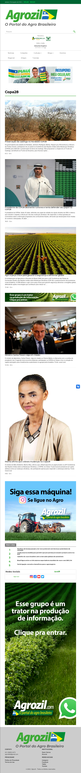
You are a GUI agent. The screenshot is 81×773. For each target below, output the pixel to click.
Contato (48, 5)
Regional (11, 58)
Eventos (63, 53)
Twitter (44, 764)
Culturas (37, 53)
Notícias (11, 53)
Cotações (23, 53)
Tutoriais (36, 58)
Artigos (23, 58)
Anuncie (58, 5)
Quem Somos (46, 752)
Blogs (50, 53)
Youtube (44, 766)
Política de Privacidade (12, 760)
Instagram (45, 760)
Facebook (45, 762)
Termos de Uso (10, 762)
